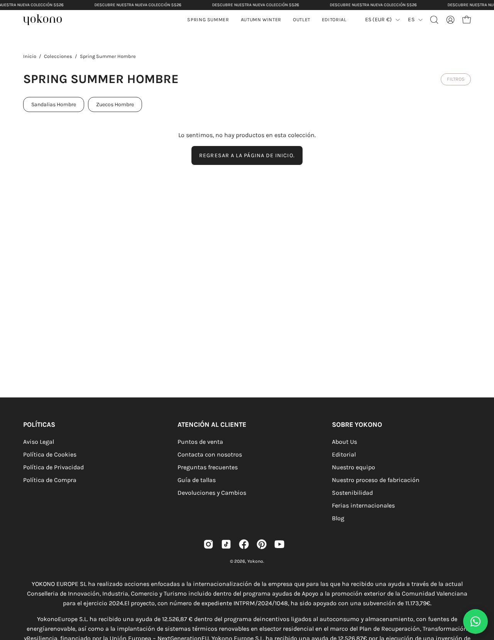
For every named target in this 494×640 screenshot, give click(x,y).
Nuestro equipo (353, 467)
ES (411, 19)
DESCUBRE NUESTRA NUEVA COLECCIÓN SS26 (138, 4)
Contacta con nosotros (210, 454)
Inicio (29, 56)
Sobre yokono (357, 424)
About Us (344, 441)
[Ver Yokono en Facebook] (244, 544)
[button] (261, 19)
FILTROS (456, 79)
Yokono (255, 561)
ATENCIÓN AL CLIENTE (212, 424)
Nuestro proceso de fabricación (376, 480)
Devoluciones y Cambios (212, 492)
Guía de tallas (197, 480)
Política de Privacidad (53, 467)
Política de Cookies (49, 454)
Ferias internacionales (363, 505)
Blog (338, 518)
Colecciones (58, 56)
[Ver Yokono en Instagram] (208, 544)
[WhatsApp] (475, 621)
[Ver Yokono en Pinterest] (261, 544)
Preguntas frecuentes (208, 467)
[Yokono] (46, 20)
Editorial (344, 454)
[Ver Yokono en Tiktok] (226, 544)
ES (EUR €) (378, 19)
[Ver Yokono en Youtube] (279, 544)
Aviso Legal (38, 441)
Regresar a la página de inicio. (246, 155)
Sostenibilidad (352, 492)
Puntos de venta (200, 441)
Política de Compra (49, 480)
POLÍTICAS (39, 424)
